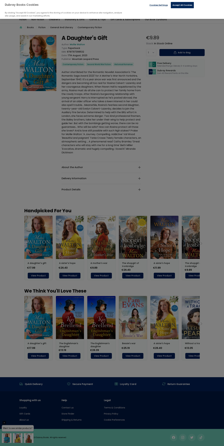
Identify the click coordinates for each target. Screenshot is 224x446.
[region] (112, 9)
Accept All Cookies (182, 5)
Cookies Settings (158, 5)
